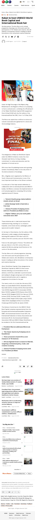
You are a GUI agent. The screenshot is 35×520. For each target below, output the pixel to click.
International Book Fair (13, 357)
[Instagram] (15, 492)
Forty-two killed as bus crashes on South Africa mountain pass (12, 439)
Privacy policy (9, 505)
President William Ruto (19, 473)
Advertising (23, 503)
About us (3, 503)
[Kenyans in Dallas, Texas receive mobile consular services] (28, 430)
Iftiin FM (18, 500)
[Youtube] (9, 492)
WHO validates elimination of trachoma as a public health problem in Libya (12, 462)
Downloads (17, 503)
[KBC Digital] (7, 1)
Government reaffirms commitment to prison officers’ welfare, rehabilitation (12, 411)
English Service (12, 496)
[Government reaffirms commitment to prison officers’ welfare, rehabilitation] (29, 412)
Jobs (12, 503)
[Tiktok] (12, 492)
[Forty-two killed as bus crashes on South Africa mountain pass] (28, 439)
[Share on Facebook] (3, 36)
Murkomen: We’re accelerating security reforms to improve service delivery (11, 402)
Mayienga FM (7, 498)
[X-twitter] (6, 492)
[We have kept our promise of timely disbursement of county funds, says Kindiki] (29, 382)
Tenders (8, 503)
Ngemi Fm (25, 500)
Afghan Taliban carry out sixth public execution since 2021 (17, 215)
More (9, 406)
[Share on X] (6, 36)
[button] (20, 2)
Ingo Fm (13, 500)
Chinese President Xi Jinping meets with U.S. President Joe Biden (16, 350)
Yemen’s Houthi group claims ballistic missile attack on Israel (17, 200)
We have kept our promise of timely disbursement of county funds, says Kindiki (12, 382)
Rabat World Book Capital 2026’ (10, 360)
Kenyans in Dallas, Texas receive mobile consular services (11, 430)
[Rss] (18, 492)
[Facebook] (3, 492)
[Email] (12, 36)
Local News (8, 397)
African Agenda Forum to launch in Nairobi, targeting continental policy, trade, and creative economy (17, 344)
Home (3, 12)
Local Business (10, 386)
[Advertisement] (17, 62)
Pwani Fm (26, 496)
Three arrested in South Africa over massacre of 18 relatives (15, 338)
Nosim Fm (31, 500)
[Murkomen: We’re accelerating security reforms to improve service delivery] (29, 403)
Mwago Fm (28, 498)
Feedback (29, 503)
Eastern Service (5, 500)
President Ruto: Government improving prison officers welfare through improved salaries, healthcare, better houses (12, 392)
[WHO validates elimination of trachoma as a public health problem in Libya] (28, 461)
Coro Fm (20, 496)
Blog (7, 12)
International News (12, 14)
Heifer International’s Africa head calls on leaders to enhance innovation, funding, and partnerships (12, 450)
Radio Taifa (4, 496)
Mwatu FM (15, 498)
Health (3, 397)
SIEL (20, 360)
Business (4, 386)
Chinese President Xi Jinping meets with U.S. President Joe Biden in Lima (16, 210)
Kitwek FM (21, 498)
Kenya (29, 473)
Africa (4, 14)
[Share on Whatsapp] (9, 36)
